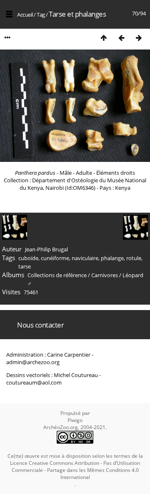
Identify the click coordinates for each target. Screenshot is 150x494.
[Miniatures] (103, 37)
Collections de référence (57, 275)
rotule (133, 258)
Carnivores (104, 275)
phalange (112, 258)
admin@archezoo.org (33, 362)
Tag (41, 14)
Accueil (25, 14)
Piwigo (75, 420)
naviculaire (85, 258)
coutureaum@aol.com (34, 382)
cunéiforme (55, 258)
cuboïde (28, 258)
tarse (24, 266)
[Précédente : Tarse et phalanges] (121, 37)
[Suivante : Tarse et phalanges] (139, 37)
